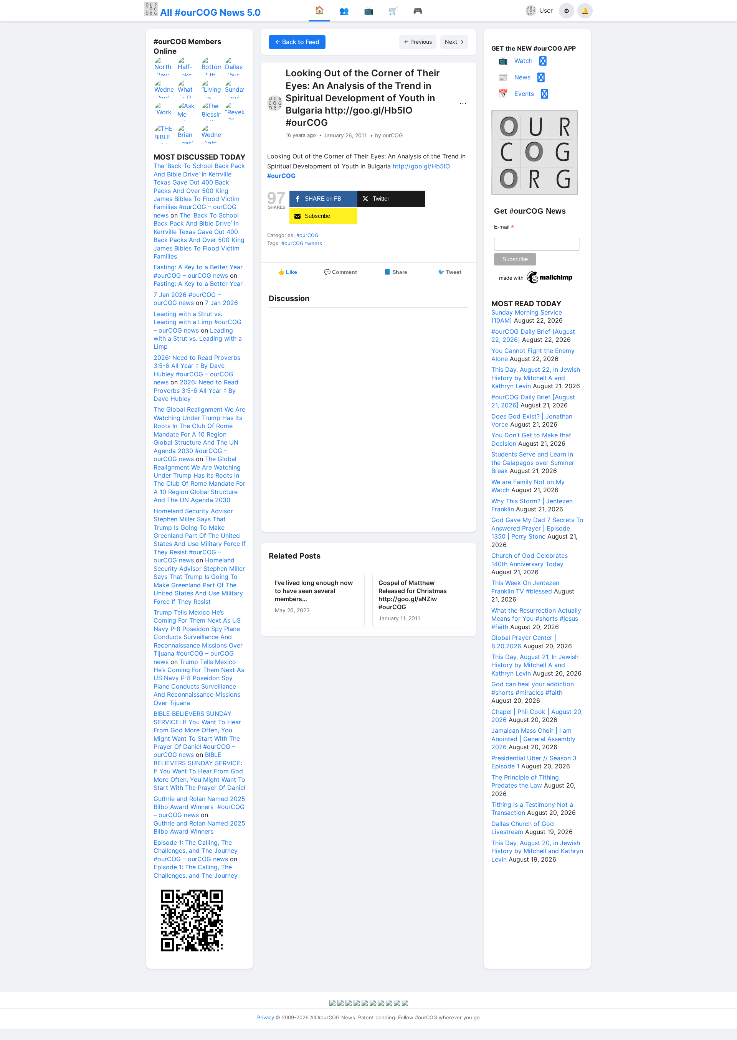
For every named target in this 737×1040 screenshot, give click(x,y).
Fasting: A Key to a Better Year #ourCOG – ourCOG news (198, 271)
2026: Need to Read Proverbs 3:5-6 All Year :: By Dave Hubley (196, 390)
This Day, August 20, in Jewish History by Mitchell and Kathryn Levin (537, 851)
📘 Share (395, 272)
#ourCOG (307, 235)
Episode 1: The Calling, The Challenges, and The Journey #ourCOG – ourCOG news (196, 851)
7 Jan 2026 (221, 303)
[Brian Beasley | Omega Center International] (188, 134)
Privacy (265, 1017)
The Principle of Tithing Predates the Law (525, 781)
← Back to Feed (297, 42)
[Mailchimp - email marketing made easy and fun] (536, 283)
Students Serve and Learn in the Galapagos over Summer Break (532, 462)
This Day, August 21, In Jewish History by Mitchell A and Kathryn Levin (534, 665)
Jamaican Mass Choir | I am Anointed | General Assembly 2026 (533, 739)
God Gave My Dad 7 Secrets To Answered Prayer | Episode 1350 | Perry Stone (537, 528)
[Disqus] (368, 418)
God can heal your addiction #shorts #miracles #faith (532, 688)
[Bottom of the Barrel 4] (211, 66)
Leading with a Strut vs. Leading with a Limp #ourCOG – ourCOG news (197, 322)
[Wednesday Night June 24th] (211, 134)
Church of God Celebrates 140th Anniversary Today (529, 559)
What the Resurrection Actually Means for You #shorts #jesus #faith (536, 619)
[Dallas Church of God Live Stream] (235, 66)
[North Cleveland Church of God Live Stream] (164, 66)
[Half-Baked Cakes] (188, 66)
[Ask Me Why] (188, 111)
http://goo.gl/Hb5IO (421, 166)
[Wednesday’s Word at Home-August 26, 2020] (164, 89)
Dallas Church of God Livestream (522, 828)
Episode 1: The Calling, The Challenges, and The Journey (196, 871)
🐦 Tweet (449, 272)
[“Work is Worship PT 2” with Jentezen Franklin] (164, 111)
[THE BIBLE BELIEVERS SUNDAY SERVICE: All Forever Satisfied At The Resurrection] (164, 134)
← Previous (418, 41)
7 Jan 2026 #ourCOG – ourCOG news (187, 299)
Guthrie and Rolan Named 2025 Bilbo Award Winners (199, 827)
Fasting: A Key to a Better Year (198, 283)
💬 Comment (340, 272)
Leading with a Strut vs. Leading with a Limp (198, 338)
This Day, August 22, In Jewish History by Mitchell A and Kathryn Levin (535, 378)
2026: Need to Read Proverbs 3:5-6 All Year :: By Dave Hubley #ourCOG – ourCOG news (197, 370)
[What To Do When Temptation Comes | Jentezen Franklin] (188, 89)
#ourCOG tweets (301, 243)
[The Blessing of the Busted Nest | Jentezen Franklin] (211, 111)
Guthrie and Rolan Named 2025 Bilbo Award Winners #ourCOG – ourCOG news (199, 807)
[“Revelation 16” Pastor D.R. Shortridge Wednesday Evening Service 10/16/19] (235, 111)
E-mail (504, 227)
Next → (454, 41)
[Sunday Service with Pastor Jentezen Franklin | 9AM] (235, 89)
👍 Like (287, 272)
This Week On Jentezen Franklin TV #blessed (525, 587)
